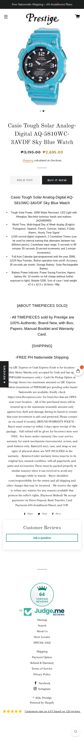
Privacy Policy (42, 674)
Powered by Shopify (42, 702)
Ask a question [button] (42, 538)
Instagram (44, 689)
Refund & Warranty (42, 663)
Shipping (27, 160)
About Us (42, 631)
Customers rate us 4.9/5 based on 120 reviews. (52, 711)
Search (42, 625)
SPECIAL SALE (42, 642)
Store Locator (42, 637)
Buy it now (57, 180)
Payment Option (42, 657)
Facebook (44, 683)
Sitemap (42, 620)
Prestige (47, 697)
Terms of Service (42, 668)
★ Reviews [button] (4, 374)
